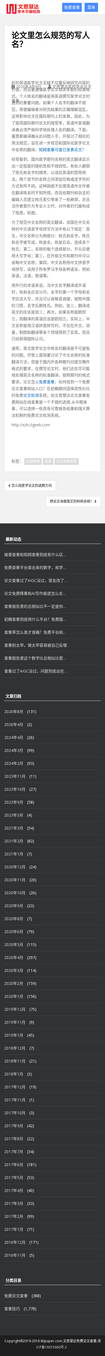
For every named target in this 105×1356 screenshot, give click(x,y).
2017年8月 (13, 1138)
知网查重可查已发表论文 (60, 149)
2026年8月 (13, 711)
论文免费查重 (67, 461)
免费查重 (72, 7)
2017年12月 (14, 1087)
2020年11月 (14, 879)
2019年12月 (14, 1009)
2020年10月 (14, 892)
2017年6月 (13, 1164)
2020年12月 (14, 866)
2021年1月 (13, 854)
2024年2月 (13, 763)
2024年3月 (13, 750)
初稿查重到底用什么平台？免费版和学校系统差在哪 (35, 619)
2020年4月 (13, 957)
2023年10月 (14, 789)
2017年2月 (13, 1216)
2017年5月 (13, 1177)
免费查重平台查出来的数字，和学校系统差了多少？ (35, 567)
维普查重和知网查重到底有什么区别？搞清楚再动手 (35, 554)
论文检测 (31, 395)
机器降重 (33, 461)
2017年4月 (13, 1190)
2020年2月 (13, 983)
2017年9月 (13, 1125)
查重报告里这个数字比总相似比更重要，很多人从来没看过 (35, 658)
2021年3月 (13, 828)
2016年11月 (14, 1255)
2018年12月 (14, 1048)
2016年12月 (14, 1242)
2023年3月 (13, 815)
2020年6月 (13, 931)
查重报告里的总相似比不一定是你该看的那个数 (35, 606)
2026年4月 (13, 724)
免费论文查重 (16, 1295)
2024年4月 (13, 737)
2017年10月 (14, 1112)
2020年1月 (13, 996)
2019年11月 (14, 1022)
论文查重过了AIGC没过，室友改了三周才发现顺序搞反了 (35, 580)
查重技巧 (12, 1308)
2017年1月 (13, 1229)
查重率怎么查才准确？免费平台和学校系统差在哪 (35, 632)
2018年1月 (13, 1074)
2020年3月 (13, 970)
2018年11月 (14, 1061)
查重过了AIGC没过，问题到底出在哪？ (35, 671)
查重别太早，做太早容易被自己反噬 (35, 645)
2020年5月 (13, 944)
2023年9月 (13, 802)
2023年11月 (14, 776)
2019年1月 (13, 1035)
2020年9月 (13, 905)
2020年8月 (13, 918)
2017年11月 (14, 1099)
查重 (48, 461)
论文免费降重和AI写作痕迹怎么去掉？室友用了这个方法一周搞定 (35, 593)
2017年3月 (13, 1203)
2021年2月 (13, 841)
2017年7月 (13, 1151)
